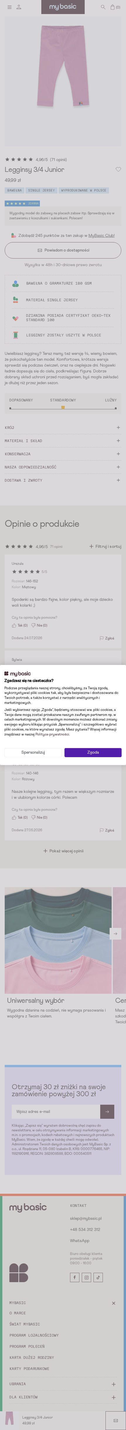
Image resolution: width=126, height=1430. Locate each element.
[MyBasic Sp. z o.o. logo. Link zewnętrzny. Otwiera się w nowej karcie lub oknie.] (17, 674)
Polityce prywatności (52, 734)
